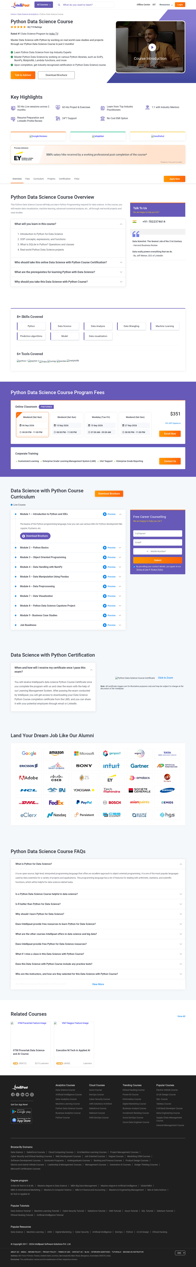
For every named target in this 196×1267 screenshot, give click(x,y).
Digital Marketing (63, 1232)
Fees (27, 179)
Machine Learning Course (68, 1104)
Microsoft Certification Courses (25, 1169)
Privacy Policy (157, 569)
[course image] (31, 1034)
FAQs (76, 179)
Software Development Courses (26, 1160)
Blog (87, 1252)
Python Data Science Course (69, 1108)
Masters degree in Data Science (52, 1186)
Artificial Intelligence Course (69, 1094)
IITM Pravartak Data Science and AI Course (29, 1052)
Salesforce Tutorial (96, 1211)
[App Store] (21, 1120)
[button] (68, 514)
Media (23, 1252)
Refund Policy (34, 1252)
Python (129, 1232)
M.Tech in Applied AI (20, 1194)
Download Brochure (56, 75)
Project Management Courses (124, 1152)
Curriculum (38, 179)
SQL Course (162, 1099)
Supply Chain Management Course (169, 1119)
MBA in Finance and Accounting (90, 1190)
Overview (17, 179)
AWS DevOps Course (99, 1117)
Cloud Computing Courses (61, 1152)
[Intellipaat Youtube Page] (27, 1094)
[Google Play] (21, 1111)
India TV (53, 33)
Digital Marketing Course (134, 1104)
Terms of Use (142, 569)
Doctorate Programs (54, 1160)
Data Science (17, 1152)
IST (154, 4)
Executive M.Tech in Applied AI (73, 1050)
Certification (65, 179)
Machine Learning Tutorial (46, 1211)
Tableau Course (163, 1104)
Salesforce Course (97, 1108)
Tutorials (116, 1252)
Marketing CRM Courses (138, 1156)
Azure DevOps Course (133, 1117)
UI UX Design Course (166, 1094)
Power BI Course (130, 1094)
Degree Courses (116, 1156)
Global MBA (146, 1186)
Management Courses (95, 1165)
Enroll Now (170, 433)
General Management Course (170, 1125)
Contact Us (77, 1252)
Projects (51, 179)
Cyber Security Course (99, 1099)
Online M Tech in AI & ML (22, 1186)
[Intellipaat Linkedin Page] (22, 1094)
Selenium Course (97, 1113)
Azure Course (95, 1090)
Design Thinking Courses (146, 1165)
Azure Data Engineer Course (136, 1122)
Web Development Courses (68, 1156)
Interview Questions (100, 1252)
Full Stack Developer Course (169, 1108)
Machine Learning (35, 1232)
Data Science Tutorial (21, 1211)
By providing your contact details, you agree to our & (158, 568)
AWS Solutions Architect (100, 1104)
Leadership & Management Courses (64, 1165)
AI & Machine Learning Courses (92, 1152)
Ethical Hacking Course (134, 1090)
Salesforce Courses (36, 1152)
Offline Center (143, 4)
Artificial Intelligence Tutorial (50, 1215)
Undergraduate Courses (78, 1160)
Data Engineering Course (168, 1113)
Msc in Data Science (156, 1190)
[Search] (59, 5)
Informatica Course (132, 1099)
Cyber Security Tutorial (73, 1211)
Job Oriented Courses (95, 1156)
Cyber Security (82, 1232)
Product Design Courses (137, 1160)
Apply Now (175, 179)
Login (180, 4)
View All (181, 1016)
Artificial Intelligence (101, 1232)
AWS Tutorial (115, 1211)
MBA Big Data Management (84, 1186)
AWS (49, 1232)
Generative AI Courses (120, 1165)
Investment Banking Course (136, 1113)
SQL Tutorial (147, 1211)
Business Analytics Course (68, 1113)
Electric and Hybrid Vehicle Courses (27, 1165)
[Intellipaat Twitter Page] (17, 1094)
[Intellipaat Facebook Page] (13, 1094)
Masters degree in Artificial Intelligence (119, 1186)
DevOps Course (96, 1094)
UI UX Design (143, 1232)
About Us (15, 1252)
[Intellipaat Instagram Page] (32, 1094)
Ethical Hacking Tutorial (22, 1215)
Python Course (63, 1117)
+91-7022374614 (154, 221)
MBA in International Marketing (25, 1190)
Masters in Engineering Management (126, 1190)
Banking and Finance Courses (108, 1160)
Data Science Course (65, 1090)
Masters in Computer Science (58, 1190)
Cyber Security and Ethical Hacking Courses (31, 1156)
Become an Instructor (133, 1252)
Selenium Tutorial (165, 1211)
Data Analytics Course (66, 1099)
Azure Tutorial (131, 1211)
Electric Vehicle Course (167, 1090)
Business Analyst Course (134, 1108)
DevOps (119, 1232)
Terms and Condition (175, 162)
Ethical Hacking (160, 1232)
